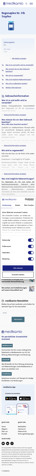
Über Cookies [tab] (29, 205)
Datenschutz (22, 431)
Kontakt (4, 434)
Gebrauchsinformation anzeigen (15, 114)
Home (4, 426)
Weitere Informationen (13, 88)
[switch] (31, 246)
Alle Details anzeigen (19, 58)
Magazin (4, 429)
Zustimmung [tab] (6, 205)
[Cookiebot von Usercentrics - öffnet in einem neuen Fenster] (25, 199)
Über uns (5, 431)
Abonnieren (18, 319)
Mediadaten (22, 426)
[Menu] (31, 4)
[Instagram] (12, 443)
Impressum (22, 429)
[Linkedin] (7, 443)
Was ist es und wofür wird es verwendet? (20, 65)
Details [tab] (17, 205)
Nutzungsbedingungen (26, 434)
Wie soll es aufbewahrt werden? (16, 83)
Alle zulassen (18, 268)
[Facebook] (3, 443)
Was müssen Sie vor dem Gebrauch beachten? (18, 70)
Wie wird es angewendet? (14, 75)
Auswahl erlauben (18, 274)
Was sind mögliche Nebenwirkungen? (18, 79)
